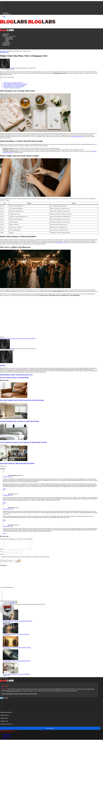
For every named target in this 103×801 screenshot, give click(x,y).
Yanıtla (4, 488)
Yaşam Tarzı (6, 42)
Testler (5, 35)
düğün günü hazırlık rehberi (78, 136)
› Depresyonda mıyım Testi (6, 724)
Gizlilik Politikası (6, 736)
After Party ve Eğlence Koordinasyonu (12, 87)
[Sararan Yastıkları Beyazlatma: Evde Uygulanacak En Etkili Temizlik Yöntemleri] (13, 439)
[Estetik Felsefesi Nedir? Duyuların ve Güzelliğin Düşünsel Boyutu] (10, 619)
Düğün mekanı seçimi (61, 242)
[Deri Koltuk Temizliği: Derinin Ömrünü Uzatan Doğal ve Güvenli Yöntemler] (13, 397)
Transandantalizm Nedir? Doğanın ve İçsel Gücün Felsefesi (16, 634)
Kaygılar (19, 338)
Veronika (12, 68)
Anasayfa (2, 51)
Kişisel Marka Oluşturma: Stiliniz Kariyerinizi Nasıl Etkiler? (17, 463)
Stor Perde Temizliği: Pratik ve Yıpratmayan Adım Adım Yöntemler (19, 421)
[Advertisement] (42, 307)
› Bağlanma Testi (4, 721)
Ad (1, 551)
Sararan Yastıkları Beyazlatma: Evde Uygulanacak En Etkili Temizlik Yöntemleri (23, 442)
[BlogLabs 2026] (28, 24)
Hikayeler (6, 45)
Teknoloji (6, 43)
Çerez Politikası (6, 735)
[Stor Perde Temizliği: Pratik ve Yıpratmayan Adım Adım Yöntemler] (13, 418)
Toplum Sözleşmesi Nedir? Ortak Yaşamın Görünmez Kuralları (17, 647)
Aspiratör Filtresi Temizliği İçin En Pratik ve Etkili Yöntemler (16, 674)
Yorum (2, 549)
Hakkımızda (5, 12)
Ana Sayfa (6, 33)
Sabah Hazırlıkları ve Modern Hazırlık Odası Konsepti (16, 84)
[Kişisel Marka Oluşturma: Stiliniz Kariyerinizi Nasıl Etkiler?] (13, 460)
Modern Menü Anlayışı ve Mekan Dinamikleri (14, 86)
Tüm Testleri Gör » (50, 728)
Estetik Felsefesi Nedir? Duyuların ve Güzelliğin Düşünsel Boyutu (17, 621)
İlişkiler (7, 40)
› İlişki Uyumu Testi (4, 715)
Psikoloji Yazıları (9, 38)
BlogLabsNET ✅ (11, 602)
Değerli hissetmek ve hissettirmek (8, 338)
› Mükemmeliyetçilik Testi (6, 712)
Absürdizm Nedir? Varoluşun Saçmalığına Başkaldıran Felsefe (16, 660)
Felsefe (7, 41)
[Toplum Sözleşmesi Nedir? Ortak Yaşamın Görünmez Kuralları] (10, 646)
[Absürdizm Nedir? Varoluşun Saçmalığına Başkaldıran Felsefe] (10, 659)
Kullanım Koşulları (7, 734)
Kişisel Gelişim (9, 37)
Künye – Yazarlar (7, 14)
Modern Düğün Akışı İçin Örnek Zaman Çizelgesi (15, 85)
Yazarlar (4, 737)
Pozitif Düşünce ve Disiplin (28, 338)
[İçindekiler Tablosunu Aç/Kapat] (1, 80)
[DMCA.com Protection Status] (4, 698)
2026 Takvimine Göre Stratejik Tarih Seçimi (13, 82)
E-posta (2, 554)
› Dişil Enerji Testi (4, 718)
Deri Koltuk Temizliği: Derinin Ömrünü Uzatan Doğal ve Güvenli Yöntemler (22, 400)
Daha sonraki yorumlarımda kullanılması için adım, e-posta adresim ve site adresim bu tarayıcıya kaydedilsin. (26, 556)
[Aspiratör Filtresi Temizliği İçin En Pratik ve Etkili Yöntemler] (10, 672)
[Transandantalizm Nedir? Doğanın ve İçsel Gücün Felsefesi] (10, 633)
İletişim (4, 739)
